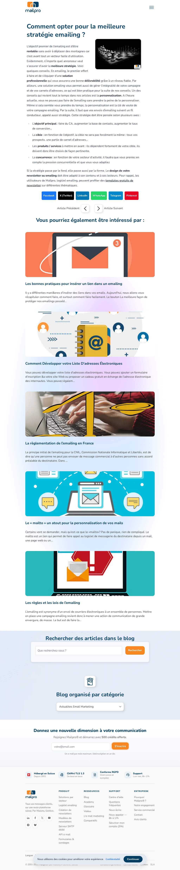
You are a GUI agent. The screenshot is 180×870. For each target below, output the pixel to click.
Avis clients (140, 819)
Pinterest (131, 195)
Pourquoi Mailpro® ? (140, 799)
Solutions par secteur (66, 799)
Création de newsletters (65, 811)
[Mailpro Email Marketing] (31, 794)
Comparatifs (90, 820)
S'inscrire (120, 746)
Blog (86, 797)
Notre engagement (144, 805)
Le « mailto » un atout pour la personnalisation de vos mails (74, 523)
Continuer (133, 859)
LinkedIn (82, 195)
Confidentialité (113, 859)
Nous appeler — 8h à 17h (118, 816)
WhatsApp (99, 195)
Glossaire (89, 806)
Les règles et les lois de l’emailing (52, 602)
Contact (138, 814)
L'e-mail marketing (94, 816)
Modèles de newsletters (65, 819)
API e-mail (64, 834)
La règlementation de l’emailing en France (59, 443)
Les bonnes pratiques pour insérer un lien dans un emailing (73, 283)
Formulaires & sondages (66, 841)
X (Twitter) (66, 195)
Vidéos (87, 811)
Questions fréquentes (115, 803)
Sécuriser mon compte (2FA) (116, 824)
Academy (89, 802)
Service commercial (144, 810)
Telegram (115, 195)
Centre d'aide (116, 797)
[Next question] (98, 208)
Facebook (48, 195)
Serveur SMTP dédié (66, 828)
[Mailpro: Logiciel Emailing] (33, 7)
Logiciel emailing (68, 805)
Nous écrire (115, 810)
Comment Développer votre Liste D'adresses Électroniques (73, 363)
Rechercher (135, 650)
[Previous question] (85, 208)
